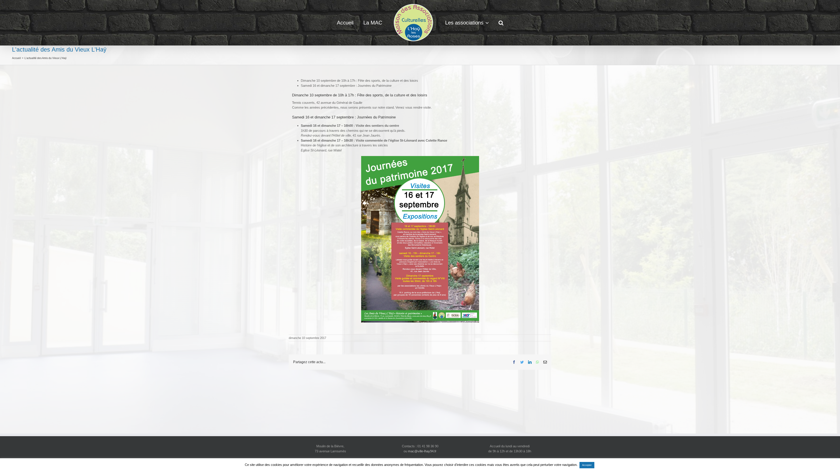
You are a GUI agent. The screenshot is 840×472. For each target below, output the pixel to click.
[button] (489, 23)
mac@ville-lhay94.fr (422, 451)
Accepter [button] (587, 465)
